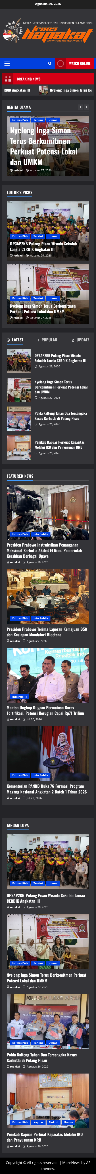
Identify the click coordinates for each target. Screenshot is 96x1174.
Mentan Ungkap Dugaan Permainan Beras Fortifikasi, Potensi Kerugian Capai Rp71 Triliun (45, 710)
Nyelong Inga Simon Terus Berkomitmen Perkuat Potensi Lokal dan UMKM (43, 145)
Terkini (38, 120)
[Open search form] (50, 63)
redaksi (18, 170)
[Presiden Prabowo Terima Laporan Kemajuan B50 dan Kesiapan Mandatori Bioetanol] (48, 596)
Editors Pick (20, 120)
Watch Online (79, 63)
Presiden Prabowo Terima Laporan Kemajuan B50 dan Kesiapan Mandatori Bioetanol (47, 631)
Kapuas (38, 1122)
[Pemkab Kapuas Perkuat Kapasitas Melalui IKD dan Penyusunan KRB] (48, 1101)
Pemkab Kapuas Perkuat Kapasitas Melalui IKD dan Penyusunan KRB (19, 447)
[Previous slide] (80, 107)
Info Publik (40, 534)
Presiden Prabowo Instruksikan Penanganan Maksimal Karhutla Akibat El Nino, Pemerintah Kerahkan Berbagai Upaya (44, 550)
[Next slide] (86, 107)
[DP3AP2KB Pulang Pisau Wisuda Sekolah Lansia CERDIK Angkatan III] (48, 861)
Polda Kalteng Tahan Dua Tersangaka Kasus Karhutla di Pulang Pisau (19, 419)
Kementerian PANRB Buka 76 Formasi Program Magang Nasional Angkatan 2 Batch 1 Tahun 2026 (47, 788)
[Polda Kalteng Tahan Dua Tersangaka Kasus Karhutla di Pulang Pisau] (48, 1021)
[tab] (15, 340)
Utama (52, 120)
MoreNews (71, 1162)
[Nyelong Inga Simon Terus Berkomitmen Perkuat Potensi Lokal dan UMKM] (48, 941)
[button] (7, 63)
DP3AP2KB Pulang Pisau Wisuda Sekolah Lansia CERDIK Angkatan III (19, 361)
